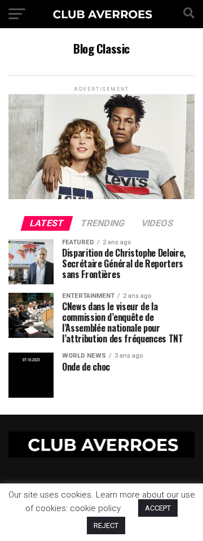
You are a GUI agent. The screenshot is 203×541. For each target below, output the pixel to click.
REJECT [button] (106, 525)
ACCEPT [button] (158, 508)
